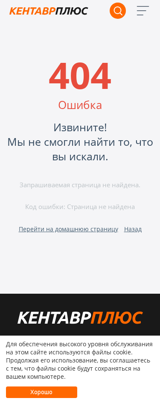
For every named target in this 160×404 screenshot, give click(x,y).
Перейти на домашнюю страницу (68, 229)
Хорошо (41, 392)
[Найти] (118, 11)
